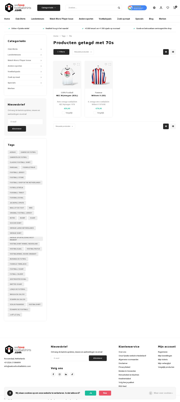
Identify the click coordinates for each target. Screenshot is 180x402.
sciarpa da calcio (17, 299)
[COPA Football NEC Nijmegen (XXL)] (67, 75)
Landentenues (37, 18)
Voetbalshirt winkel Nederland (24, 244)
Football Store (17, 177)
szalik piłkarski (17, 304)
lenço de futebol (17, 289)
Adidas (13, 152)
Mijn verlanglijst (164, 363)
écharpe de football (19, 309)
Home (7, 18)
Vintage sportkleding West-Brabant (22, 239)
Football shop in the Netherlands (25, 182)
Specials (139, 18)
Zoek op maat (123, 18)
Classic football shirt (20, 162)
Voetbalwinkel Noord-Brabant (23, 254)
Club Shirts (20, 18)
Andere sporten (86, 18)
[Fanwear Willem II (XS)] (98, 75)
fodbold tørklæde (18, 264)
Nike (30, 208)
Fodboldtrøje (29, 167)
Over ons (122, 352)
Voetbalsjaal (16, 249)
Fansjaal (14, 167)
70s (70, 36)
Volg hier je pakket (126, 382)
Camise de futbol (28, 152)
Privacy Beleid (124, 367)
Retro (12, 218)
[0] (174, 7)
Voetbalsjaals (105, 18)
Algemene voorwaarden (128, 359)
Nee (105, 393)
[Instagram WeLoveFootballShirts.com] (59, 374)
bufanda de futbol (18, 259)
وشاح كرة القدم (15, 314)
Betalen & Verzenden (127, 371)
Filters (62, 52)
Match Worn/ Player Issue (61, 18)
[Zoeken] (119, 8)
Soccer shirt (15, 223)
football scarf (17, 269)
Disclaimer (123, 363)
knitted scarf (16, 284)
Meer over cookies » (163, 393)
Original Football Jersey (21, 213)
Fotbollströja (16, 187)
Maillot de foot (17, 208)
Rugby (22, 218)
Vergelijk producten (166, 367)
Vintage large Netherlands (22, 228)
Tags (64, 36)
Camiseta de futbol (18, 157)
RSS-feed (122, 386)
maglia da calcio (17, 294)
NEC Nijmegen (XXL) (67, 95)
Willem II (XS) (98, 95)
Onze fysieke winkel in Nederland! (132, 355)
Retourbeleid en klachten (129, 374)
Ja (90, 393)
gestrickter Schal (18, 279)
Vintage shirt (15, 233)
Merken (162, 18)
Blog (151, 18)
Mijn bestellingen (165, 355)
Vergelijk (69, 113)
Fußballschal (16, 198)
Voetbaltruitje (33, 249)
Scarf (32, 218)
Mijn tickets (163, 359)
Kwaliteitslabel (125, 378)
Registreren (162, 352)
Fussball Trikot (17, 193)
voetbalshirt (34, 304)
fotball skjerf (16, 274)
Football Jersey (17, 172)
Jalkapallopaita (17, 203)
